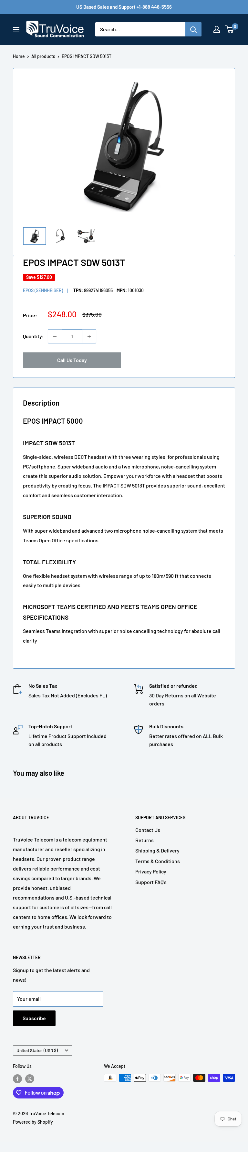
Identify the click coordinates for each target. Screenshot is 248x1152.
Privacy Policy (150, 871)
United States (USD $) (37, 1050)
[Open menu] (16, 29)
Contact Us (147, 830)
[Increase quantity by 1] (89, 336)
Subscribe (34, 1018)
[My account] (216, 29)
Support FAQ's (151, 882)
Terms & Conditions (157, 861)
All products (43, 56)
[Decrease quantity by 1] (55, 336)
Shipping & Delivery (157, 850)
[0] (230, 29)
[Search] (193, 29)
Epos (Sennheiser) (43, 290)
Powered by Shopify (33, 1122)
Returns (144, 840)
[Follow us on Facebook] (17, 1078)
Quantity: (33, 336)
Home (19, 56)
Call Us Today (72, 360)
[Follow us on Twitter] (29, 1078)
